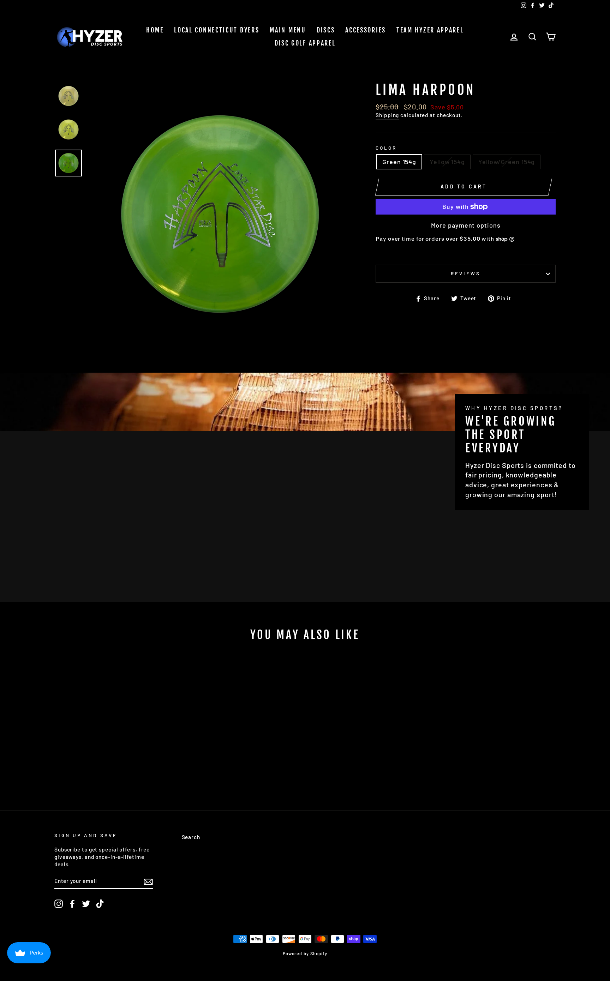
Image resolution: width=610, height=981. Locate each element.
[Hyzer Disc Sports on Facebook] (72, 903)
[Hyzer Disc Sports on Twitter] (86, 903)
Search (191, 837)
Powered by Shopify (305, 953)
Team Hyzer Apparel (430, 30)
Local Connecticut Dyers (216, 30)
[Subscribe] (148, 881)
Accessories (365, 30)
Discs (326, 30)
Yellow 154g (447, 161)
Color (386, 148)
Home (154, 30)
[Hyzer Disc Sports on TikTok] (100, 903)
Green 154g (399, 161)
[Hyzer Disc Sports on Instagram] (58, 903)
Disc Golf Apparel (305, 43)
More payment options (466, 225)
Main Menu (288, 30)
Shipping (387, 115)
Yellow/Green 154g (506, 161)
